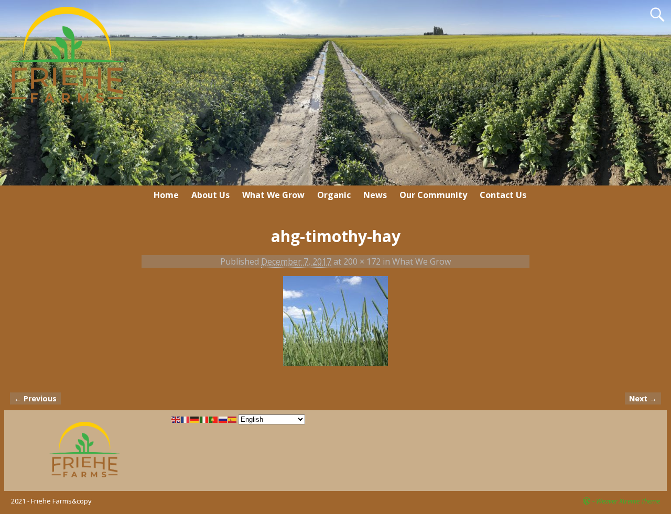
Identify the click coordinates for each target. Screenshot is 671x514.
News (375, 195)
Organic (334, 195)
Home (166, 195)
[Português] (214, 418)
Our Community (433, 195)
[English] (176, 418)
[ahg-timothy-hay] (335, 327)
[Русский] (223, 418)
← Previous (35, 398)
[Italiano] (204, 418)
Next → (643, 398)
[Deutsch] (195, 418)
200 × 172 (362, 261)
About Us (210, 195)
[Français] (185, 418)
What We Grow (273, 195)
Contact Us (503, 195)
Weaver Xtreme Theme (628, 501)
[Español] (232, 418)
